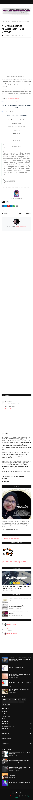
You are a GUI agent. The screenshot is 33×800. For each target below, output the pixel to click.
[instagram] (20, 792)
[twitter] (16, 792)
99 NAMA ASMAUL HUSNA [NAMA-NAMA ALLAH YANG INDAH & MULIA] (19, 605)
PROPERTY (16, 718)
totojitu (9, 629)
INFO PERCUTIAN (6, 704)
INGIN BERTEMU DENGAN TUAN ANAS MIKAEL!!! (18, 612)
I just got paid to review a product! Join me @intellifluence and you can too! (14, 562)
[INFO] (16, 578)
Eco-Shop (16, 713)
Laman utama (4, 21)
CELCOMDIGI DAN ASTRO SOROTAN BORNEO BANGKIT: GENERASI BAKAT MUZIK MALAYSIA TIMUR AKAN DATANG (20, 659)
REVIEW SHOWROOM (16, 738)
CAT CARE (21, 702)
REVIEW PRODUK (16, 733)
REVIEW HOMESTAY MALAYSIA (16, 726)
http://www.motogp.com (13, 98)
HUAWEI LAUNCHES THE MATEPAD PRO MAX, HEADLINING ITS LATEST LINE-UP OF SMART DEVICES (20, 682)
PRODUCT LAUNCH (16, 716)
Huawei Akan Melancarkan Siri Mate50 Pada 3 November (20, 774)
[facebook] (13, 792)
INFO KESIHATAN (12, 699)
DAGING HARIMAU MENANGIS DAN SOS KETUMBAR (19, 690)
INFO (9, 21)
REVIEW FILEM (16, 723)
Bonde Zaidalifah (8, 35)
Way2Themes (16, 796)
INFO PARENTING (13, 702)
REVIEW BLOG (16, 721)
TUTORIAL (16, 746)
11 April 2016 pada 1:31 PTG (13, 403)
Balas (6, 408)
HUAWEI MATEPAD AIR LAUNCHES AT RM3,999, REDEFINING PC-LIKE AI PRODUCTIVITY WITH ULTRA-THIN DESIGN (19, 667)
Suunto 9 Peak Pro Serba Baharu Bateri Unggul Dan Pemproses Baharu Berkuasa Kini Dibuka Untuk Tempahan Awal (20, 760)
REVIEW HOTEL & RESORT (16, 731)
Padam (10, 408)
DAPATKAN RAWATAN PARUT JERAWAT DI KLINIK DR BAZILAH (19, 674)
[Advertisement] (16, 55)
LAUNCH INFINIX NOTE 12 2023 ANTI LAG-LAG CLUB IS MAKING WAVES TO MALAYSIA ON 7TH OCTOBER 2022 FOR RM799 (20, 782)
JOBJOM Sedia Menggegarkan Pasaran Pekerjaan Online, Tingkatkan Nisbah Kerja (16, 587)
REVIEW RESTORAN (16, 736)
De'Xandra (16, 711)
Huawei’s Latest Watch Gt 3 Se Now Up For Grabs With (19, 752)
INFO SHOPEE (5, 702)
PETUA (23, 699)
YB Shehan (8, 402)
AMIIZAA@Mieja (12, 633)
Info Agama (4, 699)
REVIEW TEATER (16, 741)
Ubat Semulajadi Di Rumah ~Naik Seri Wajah (20, 598)
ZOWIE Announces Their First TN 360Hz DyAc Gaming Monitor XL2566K (20, 767)
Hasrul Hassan (11, 624)
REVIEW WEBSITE (16, 743)
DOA (19, 699)
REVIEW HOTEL (16, 728)
